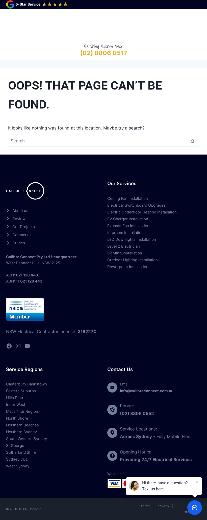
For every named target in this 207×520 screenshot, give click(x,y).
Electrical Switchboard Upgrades (136, 205)
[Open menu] (196, 26)
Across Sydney (136, 436)
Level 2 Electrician (123, 246)
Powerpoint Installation (127, 266)
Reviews (20, 218)
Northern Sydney (21, 431)
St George (15, 445)
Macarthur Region (22, 411)
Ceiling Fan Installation (127, 198)
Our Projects (23, 226)
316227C (87, 331)
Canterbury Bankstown (26, 384)
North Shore (17, 418)
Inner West (15, 404)
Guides (18, 243)
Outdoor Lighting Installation (132, 259)
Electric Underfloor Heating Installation (142, 212)
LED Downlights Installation (131, 239)
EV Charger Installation (127, 218)
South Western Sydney (26, 438)
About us (20, 210)
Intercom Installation (125, 232)
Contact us (22, 234)
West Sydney (17, 466)
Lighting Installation (124, 253)
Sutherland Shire (21, 452)
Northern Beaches (22, 425)
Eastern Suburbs (21, 390)
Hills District (17, 397)
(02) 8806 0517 (103, 53)
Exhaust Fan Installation (128, 225)
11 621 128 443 (29, 281)
